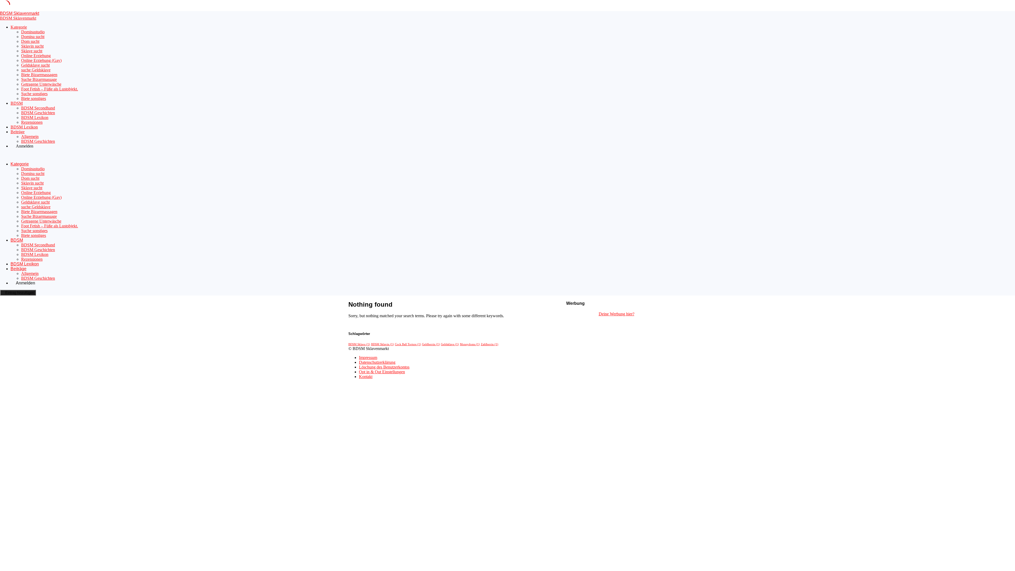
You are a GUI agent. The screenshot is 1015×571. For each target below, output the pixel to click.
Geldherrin (431, 344)
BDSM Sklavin (382, 344)
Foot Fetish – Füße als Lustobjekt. (49, 89)
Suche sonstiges (34, 93)
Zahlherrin (489, 344)
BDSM (17, 103)
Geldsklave (450, 344)
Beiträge (18, 132)
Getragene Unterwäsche (41, 84)
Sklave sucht (31, 51)
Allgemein (30, 136)
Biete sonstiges (33, 98)
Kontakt (365, 376)
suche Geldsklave (35, 70)
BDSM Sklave (359, 344)
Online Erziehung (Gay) (41, 60)
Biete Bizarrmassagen (39, 74)
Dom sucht (30, 41)
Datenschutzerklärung (377, 362)
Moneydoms (470, 344)
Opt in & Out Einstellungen (382, 372)
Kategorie (19, 27)
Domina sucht (32, 36)
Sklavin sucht (32, 46)
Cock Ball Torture (408, 344)
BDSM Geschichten (38, 112)
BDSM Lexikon (34, 117)
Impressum (368, 357)
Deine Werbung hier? (616, 314)
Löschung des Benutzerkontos (384, 367)
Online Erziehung (36, 55)
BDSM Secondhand (38, 108)
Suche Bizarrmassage (39, 79)
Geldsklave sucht (35, 65)
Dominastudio (33, 32)
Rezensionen (32, 122)
